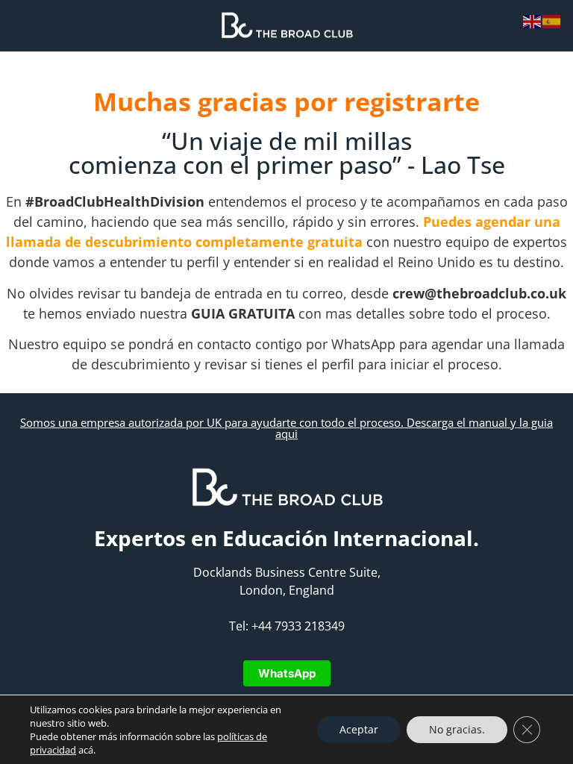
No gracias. (457, 729)
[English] (532, 20)
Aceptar (358, 729)
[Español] (552, 20)
